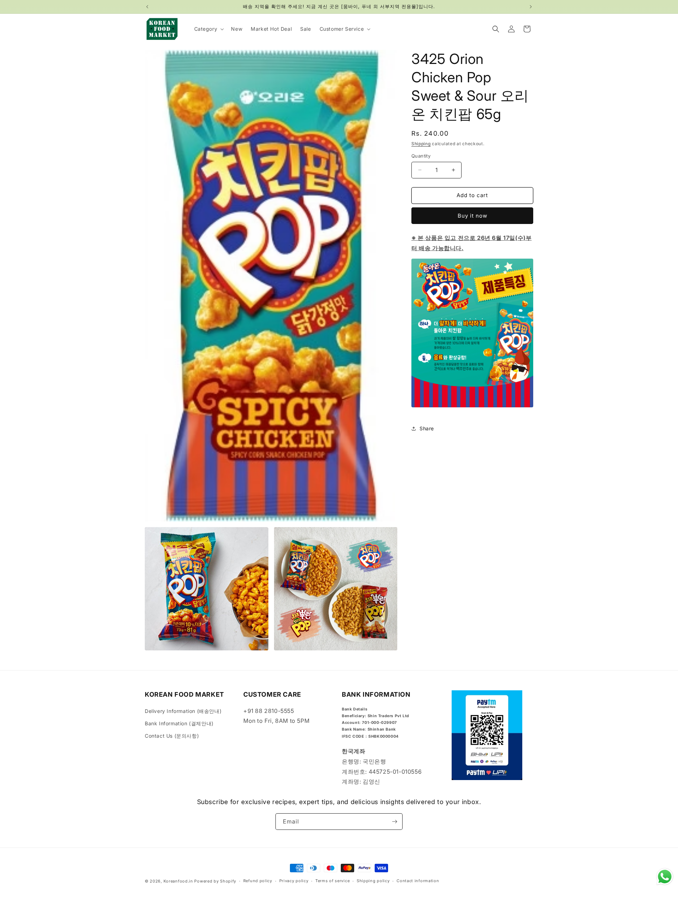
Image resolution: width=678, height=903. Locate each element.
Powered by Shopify (215, 881)
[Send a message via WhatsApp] (664, 876)
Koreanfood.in (178, 881)
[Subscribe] (394, 821)
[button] (208, 29)
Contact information (418, 880)
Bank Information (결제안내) (179, 723)
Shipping (421, 143)
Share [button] (427, 428)
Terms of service (332, 880)
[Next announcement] (531, 6)
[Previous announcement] (147, 6)
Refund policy (257, 880)
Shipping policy (373, 880)
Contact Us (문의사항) (172, 736)
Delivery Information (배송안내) (183, 711)
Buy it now (472, 215)
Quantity (420, 156)
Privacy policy (294, 880)
